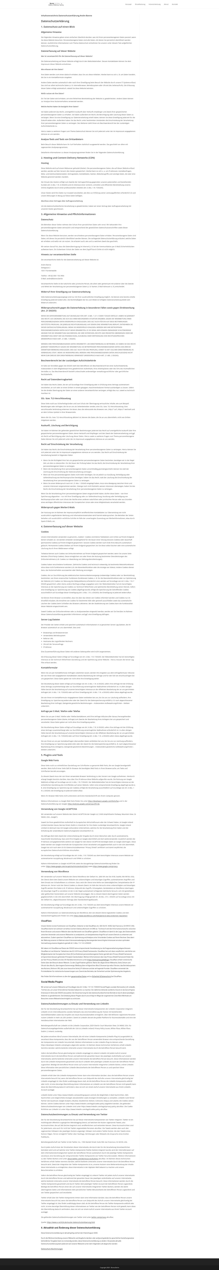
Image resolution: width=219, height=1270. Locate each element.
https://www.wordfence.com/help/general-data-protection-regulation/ (100, 916)
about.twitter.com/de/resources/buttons (83, 1159)
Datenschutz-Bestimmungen (52, 1249)
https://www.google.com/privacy (105, 866)
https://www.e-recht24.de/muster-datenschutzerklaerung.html (71, 1222)
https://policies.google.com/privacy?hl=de (83, 804)
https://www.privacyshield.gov (98, 960)
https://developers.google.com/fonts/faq (103, 801)
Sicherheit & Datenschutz (101, 976)
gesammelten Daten (78, 976)
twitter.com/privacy (98, 1217)
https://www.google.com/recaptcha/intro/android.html (67, 866)
